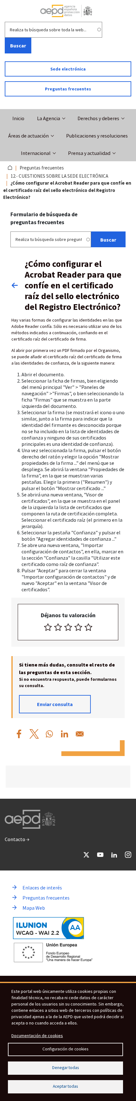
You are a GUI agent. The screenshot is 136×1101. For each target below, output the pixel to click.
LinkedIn (114, 854)
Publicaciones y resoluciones (97, 135)
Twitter (86, 854)
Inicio (18, 118)
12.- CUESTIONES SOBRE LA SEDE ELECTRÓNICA (59, 176)
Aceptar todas (65, 1086)
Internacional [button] (36, 153)
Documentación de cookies (37, 1035)
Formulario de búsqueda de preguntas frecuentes (43, 218)
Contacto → (17, 839)
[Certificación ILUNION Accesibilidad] (48, 928)
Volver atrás (18, 285)
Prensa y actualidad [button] (89, 153)
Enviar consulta (55, 704)
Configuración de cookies (65, 1049)
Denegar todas (65, 1067)
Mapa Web (33, 908)
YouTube (100, 854)
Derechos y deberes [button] (98, 118)
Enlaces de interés (42, 887)
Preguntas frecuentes (68, 89)
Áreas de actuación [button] (28, 135)
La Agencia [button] (48, 118)
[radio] (48, 627)
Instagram (128, 854)
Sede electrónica (68, 69)
